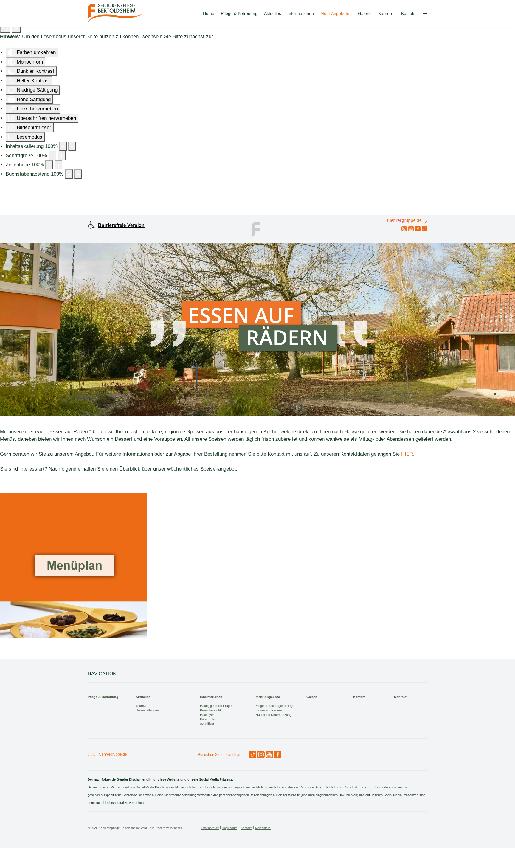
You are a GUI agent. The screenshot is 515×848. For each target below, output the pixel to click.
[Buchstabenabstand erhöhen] (78, 174)
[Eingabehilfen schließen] (16, 28)
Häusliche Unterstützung (273, 715)
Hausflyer (207, 715)
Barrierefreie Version (121, 225)
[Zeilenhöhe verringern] (49, 164)
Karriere (385, 13)
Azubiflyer (207, 723)
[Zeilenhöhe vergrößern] (58, 164)
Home (208, 13)
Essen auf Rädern (269, 710)
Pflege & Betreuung (239, 13)
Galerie (365, 13)
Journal (141, 706)
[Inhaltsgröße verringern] (63, 146)
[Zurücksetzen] (5, 28)
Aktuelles (272, 13)
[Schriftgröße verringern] (52, 155)
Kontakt (408, 13)
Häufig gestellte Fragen (216, 706)
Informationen (301, 13)
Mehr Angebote (334, 13)
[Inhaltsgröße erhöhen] (72, 146)
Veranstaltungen (147, 710)
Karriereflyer (209, 719)
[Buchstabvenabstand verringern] (69, 174)
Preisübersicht (210, 710)
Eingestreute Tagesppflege (275, 706)
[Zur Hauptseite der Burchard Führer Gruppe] (257, 229)
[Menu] (425, 13)
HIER (407, 454)
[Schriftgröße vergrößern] (62, 155)
